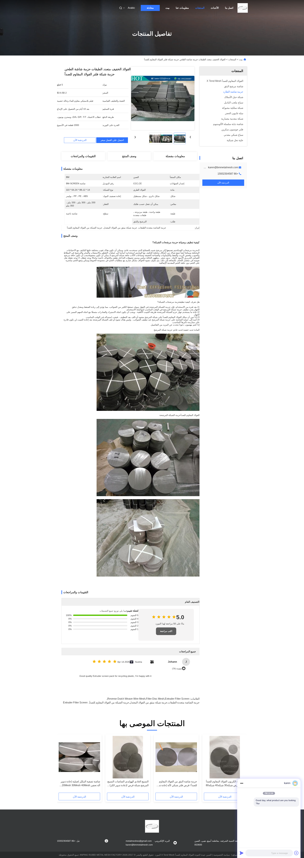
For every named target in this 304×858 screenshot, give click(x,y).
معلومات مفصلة (175, 156)
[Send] (241, 852)
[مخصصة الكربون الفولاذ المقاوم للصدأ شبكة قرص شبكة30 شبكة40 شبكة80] (224, 757)
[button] (241, 764)
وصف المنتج (129, 156)
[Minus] (242, 783)
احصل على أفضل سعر (112, 140)
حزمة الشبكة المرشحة (170, 415)
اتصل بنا (229, 8)
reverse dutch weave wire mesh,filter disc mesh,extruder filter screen (148, 698)
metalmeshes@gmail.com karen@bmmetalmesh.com (207, 167)
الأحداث (215, 8)
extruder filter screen (75, 702)
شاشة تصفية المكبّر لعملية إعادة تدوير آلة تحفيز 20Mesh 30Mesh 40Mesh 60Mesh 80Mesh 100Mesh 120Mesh (79, 783)
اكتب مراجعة (166, 631)
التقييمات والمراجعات (83, 156)
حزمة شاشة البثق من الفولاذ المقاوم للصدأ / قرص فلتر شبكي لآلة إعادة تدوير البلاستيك (176, 783)
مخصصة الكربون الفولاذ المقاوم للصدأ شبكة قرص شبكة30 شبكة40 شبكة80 (225, 783)
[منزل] (242, 8)
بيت (167, 8)
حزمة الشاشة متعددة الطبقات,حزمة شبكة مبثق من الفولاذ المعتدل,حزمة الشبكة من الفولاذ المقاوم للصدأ (144, 702)
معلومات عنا (182, 8)
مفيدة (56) (177, 668)
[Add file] (296, 852)
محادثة (150, 8)
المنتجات (199, 8)
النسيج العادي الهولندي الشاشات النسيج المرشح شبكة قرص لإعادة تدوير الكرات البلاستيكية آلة (128, 783)
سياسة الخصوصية (221, 855)
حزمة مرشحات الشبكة (187, 250)
